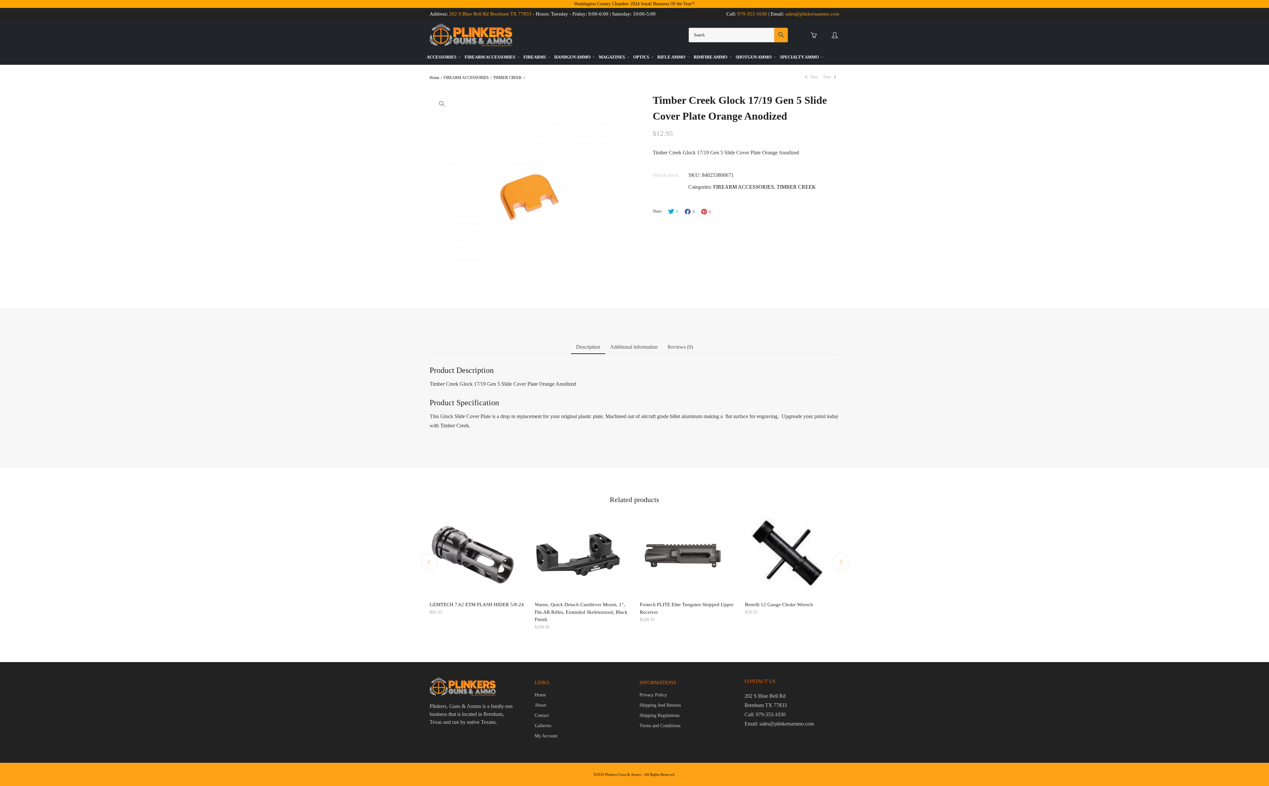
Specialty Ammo (800, 57)
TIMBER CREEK (507, 77)
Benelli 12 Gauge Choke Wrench (779, 604)
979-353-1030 (752, 14)
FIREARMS (535, 57)
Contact (542, 715)
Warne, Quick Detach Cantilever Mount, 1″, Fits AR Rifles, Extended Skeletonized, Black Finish (581, 612)
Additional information (634, 347)
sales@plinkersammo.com (812, 14)
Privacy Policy (653, 694)
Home (434, 77)
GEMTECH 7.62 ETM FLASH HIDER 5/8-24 (477, 604)
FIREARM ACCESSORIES (490, 57)
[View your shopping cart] (815, 35)
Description (588, 347)
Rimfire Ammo (711, 57)
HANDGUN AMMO (573, 57)
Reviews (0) (680, 347)
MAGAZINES (612, 57)
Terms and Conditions (659, 725)
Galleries (543, 725)
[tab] (588, 348)
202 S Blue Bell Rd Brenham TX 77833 (490, 14)
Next (827, 77)
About (540, 705)
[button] (441, 103)
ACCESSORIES (442, 57)
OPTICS (641, 57)
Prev (814, 77)
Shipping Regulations (659, 715)
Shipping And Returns (660, 705)
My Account (546, 735)
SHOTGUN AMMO (754, 57)
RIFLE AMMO (671, 57)
